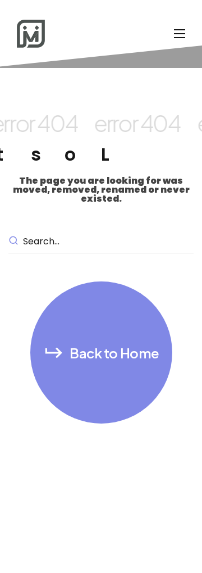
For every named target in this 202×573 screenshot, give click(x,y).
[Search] (15, 241)
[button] (101, 352)
